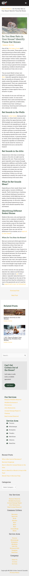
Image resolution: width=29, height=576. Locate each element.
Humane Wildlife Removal (12, 399)
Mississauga (14, 540)
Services (14, 564)
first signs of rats (14, 48)
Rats (14, 526)
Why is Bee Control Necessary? (12, 459)
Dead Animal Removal (11, 416)
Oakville (14, 546)
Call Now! (10, 385)
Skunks (14, 520)
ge (17, 274)
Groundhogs (14, 528)
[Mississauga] (11, 426)
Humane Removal (14, 499)
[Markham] (11, 436)
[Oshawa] (10, 440)
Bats (14, 522)
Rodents (9, 9)
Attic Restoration (9, 408)
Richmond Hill (14, 548)
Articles (14, 562)
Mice (3, 77)
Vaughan (14, 550)
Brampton (14, 542)
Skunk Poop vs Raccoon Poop (11, 476)
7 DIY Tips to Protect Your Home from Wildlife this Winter (13, 338)
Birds (14, 518)
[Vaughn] (10, 433)
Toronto (14, 538)
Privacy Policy (14, 572)
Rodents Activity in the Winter (12, 318)
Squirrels (14, 516)
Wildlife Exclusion (14, 501)
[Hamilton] (10, 443)
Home (3, 9)
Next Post (14, 295)
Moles (14, 531)
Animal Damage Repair (14, 503)
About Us (14, 559)
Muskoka (14, 544)
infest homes (13, 116)
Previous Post (14, 291)
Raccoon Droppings (8, 462)
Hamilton (14, 552)
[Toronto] (10, 423)
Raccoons (14, 514)
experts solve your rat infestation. (15, 284)
